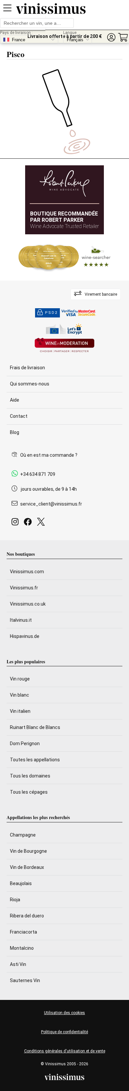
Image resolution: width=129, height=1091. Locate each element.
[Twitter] (42, 523)
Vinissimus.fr (24, 587)
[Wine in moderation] (64, 345)
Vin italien (20, 711)
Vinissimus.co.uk (28, 604)
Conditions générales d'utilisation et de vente (64, 1051)
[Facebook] (29, 523)
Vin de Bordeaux (27, 867)
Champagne (23, 835)
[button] (111, 37)
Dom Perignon (25, 743)
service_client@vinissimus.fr (51, 504)
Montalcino (22, 948)
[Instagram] (16, 523)
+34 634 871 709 (37, 474)
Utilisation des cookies (64, 1012)
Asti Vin (18, 964)
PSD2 (51, 313)
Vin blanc (19, 695)
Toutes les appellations (35, 759)
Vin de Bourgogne (28, 851)
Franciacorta (23, 932)
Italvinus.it (21, 620)
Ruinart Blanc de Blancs (35, 727)
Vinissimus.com (27, 571)
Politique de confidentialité (64, 1032)
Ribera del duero (27, 915)
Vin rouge (20, 678)
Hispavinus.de (24, 636)
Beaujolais (21, 883)
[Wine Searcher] (64, 257)
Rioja (15, 899)
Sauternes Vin (25, 980)
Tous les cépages (29, 792)
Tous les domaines (30, 775)
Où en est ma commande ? (48, 455)
